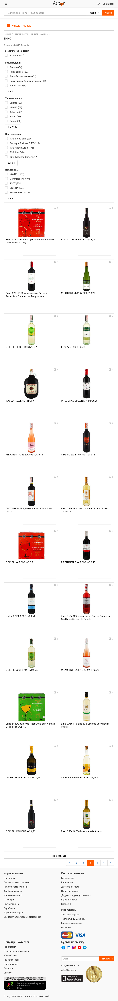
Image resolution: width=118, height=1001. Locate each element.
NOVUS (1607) (17, 174)
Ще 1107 (12, 127)
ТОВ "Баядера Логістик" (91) (24, 157)
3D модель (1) (17, 55)
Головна (7, 34)
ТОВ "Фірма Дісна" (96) (22, 147)
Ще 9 (10, 198)
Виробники (9, 908)
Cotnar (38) (15, 121)
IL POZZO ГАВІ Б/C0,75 (73, 347)
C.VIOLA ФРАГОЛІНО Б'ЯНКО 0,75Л (79, 777)
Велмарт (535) (17, 188)
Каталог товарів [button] (21, 25)
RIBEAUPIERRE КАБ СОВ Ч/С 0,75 (78, 562)
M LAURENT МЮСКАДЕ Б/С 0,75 (78, 293)
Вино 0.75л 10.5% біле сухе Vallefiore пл (81, 831)
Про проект (9, 878)
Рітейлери (9, 899)
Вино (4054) (16, 67)
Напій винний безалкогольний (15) (28, 81)
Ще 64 (11, 162)
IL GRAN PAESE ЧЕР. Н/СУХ (20, 400)
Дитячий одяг (11, 964)
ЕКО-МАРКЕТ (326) (20, 192)
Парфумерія (10, 947)
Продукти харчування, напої (26, 34)
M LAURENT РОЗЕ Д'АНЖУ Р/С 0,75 (24, 454)
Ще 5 (10, 91)
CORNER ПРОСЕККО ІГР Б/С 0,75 (23, 777)
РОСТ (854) (15, 183)
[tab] (59, 25)
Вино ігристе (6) (18, 85)
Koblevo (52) (16, 112)
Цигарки (8, 972)
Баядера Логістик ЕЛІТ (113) (25, 143)
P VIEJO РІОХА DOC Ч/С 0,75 (20, 616)
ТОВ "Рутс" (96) (17, 152)
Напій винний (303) (19, 71)
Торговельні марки (13, 912)
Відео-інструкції (69, 899)
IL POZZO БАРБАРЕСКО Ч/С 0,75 (78, 239)
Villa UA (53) (16, 107)
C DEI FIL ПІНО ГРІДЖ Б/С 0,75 (22, 347)
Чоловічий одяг (11, 960)
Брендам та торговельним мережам (22, 917)
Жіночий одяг (11, 955)
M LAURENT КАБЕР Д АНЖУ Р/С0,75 (80, 670)
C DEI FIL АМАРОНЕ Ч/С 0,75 (20, 831)
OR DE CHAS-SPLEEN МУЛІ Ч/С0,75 (79, 400)
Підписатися (107, 959)
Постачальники (11, 904)
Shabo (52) (15, 116)
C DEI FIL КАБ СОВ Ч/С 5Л (19, 562)
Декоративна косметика (16, 951)
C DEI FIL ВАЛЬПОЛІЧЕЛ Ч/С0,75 (78, 454)
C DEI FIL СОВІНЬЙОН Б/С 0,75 (21, 670)
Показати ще (59, 855)
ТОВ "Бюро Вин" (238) (21, 138)
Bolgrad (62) (16, 102)
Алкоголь (45, 34)
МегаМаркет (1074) (20, 178)
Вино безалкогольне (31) (23, 76)
